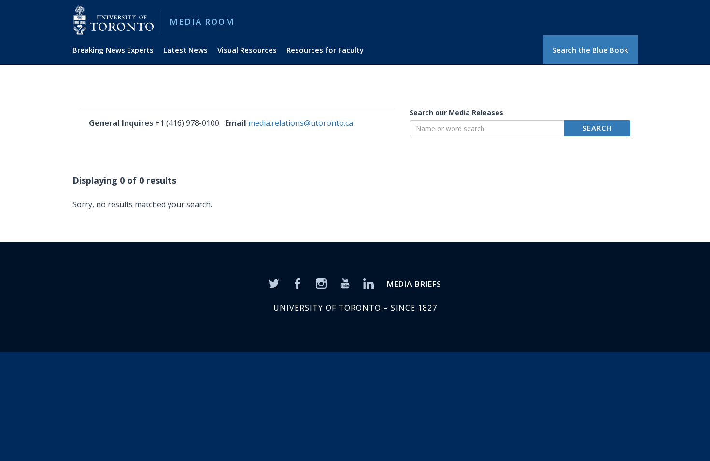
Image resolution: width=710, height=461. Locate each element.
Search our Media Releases (456, 112)
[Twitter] (274, 282)
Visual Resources (247, 49)
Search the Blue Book (590, 49)
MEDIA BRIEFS (414, 284)
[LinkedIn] (368, 282)
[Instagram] (321, 282)
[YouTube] (345, 282)
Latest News (185, 49)
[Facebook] (297, 282)
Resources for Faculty (325, 49)
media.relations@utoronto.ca (300, 123)
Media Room (202, 21)
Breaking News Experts (113, 49)
